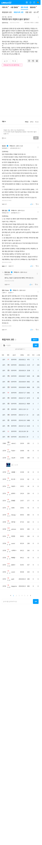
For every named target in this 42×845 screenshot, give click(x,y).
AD (12, 465)
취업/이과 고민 (18, 12)
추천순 (26, 121)
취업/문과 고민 (7, 12)
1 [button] (13, 595)
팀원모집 (32, 7)
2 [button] (16, 595)
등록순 (32, 121)
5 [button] (24, 595)
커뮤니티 (5, 7)
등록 (36, 138)
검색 (36, 345)
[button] (10, 595)
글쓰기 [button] (35, 339)
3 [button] (19, 595)
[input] (20, 131)
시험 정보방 (14, 7)
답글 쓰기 (4, 204)
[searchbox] (17, 601)
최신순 (37, 121)
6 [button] (27, 595)
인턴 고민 (28, 12)
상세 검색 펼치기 (19, 349)
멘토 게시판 (24, 7)
